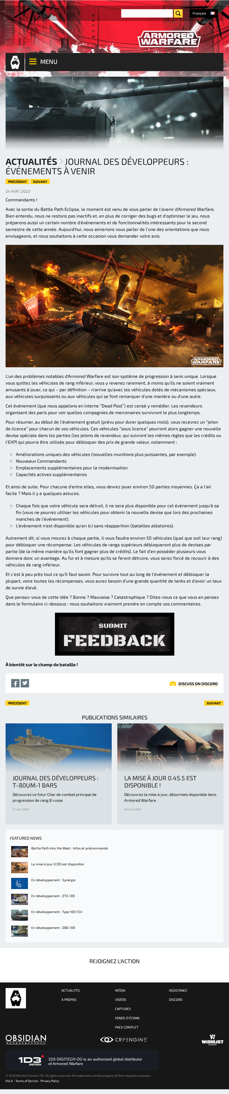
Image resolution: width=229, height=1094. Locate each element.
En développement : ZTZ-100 (53, 896)
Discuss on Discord (198, 683)
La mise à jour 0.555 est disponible (57, 864)
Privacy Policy (49, 1081)
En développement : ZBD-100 (53, 927)
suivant (40, 181)
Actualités (31, 161)
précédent (17, 181)
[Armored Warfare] (169, 39)
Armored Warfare (16, 998)
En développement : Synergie (53, 880)
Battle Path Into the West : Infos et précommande (69, 848)
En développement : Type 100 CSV (56, 912)
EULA (9, 1081)
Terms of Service (26, 1081)
